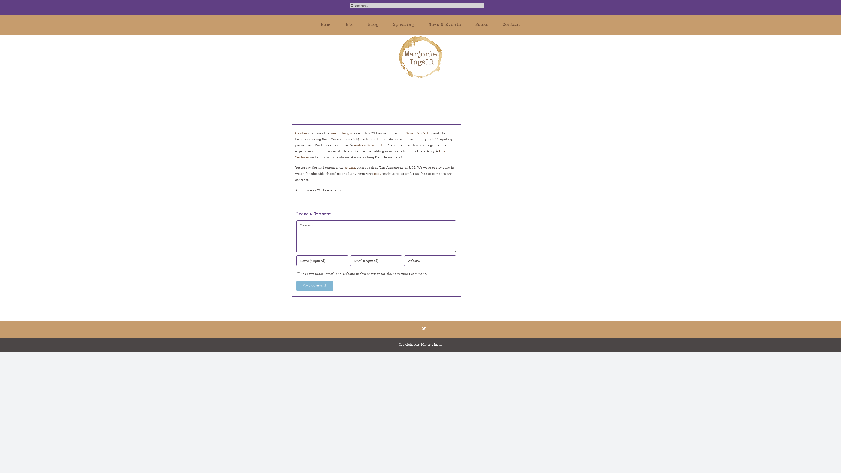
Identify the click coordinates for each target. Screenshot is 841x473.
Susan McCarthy (419, 133)
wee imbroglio (341, 133)
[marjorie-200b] (420, 36)
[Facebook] (417, 328)
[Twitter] (424, 328)
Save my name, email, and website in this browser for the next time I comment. (364, 274)
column (350, 167)
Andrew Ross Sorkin (370, 145)
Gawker (301, 133)
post (377, 173)
